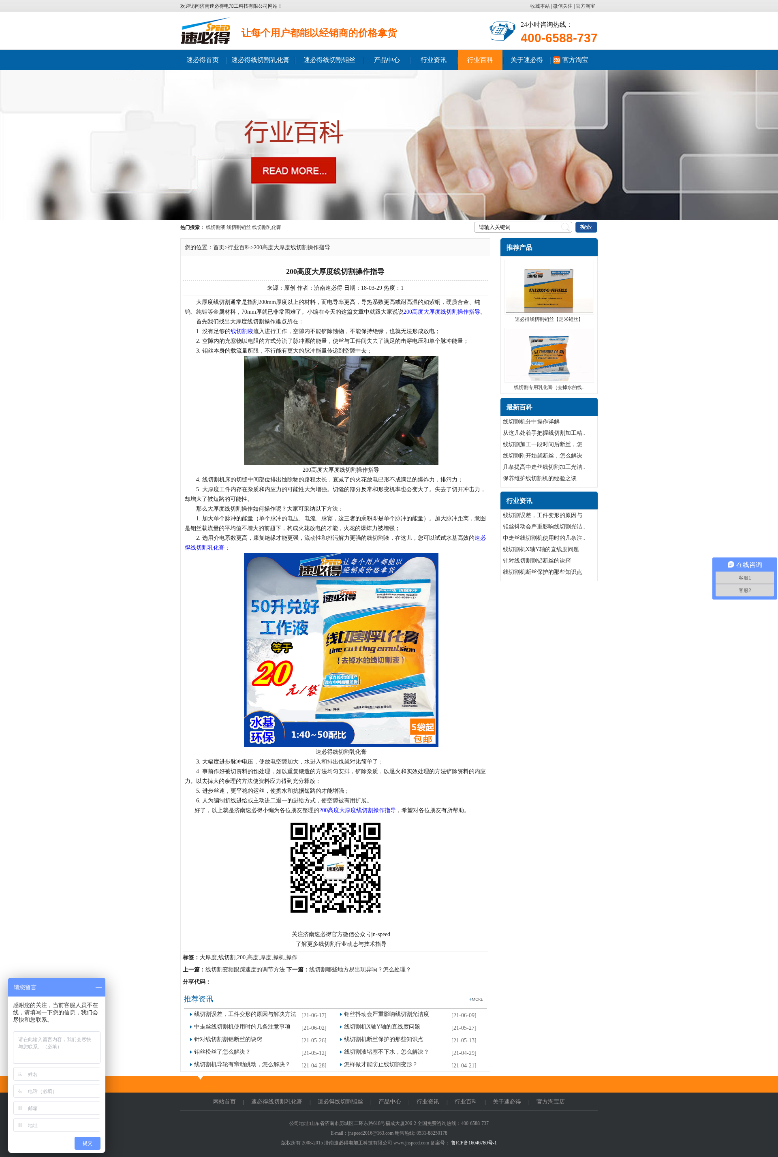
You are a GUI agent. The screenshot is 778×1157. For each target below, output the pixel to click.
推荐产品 (519, 247)
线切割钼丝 (239, 227)
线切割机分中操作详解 (531, 422)
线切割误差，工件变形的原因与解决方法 (245, 1014)
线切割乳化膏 (266, 227)
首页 (218, 247)
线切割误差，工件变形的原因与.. (544, 515)
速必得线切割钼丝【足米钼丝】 (549, 319)
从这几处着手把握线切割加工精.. (544, 433)
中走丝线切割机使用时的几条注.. (544, 538)
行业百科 (480, 59)
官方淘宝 (585, 6)
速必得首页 (202, 59)
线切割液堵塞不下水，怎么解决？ (386, 1052)
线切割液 (215, 227)
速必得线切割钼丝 (329, 59)
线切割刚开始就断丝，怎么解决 (542, 456)
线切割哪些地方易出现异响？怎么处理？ (360, 970)
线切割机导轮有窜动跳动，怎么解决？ (242, 1064)
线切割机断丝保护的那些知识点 (383, 1039)
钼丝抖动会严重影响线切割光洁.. (544, 527)
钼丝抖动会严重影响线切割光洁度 (386, 1014)
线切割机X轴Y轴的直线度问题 (382, 1027)
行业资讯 (434, 59)
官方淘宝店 (550, 1102)
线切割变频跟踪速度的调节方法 (245, 970)
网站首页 (224, 1102)
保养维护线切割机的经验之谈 (540, 478)
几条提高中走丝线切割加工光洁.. (544, 467)
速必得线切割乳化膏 (260, 59)
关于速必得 (527, 59)
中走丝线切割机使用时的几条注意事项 (242, 1027)
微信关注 (563, 6)
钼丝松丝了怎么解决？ (222, 1052)
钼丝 (208, 351)
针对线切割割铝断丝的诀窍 (228, 1039)
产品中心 (387, 59)
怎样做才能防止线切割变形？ (381, 1064)
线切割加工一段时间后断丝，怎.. (544, 444)
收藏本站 (540, 6)
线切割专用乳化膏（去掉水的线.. (549, 387)
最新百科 (519, 407)
